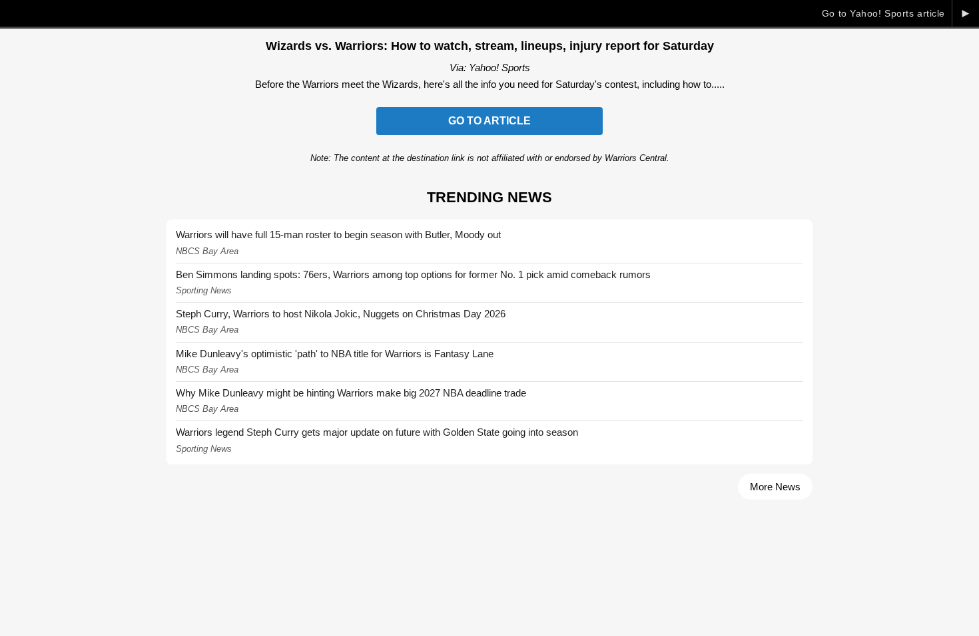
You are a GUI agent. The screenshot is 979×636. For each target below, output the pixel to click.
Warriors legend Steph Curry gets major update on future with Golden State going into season (377, 432)
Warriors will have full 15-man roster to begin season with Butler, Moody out (338, 234)
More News (775, 486)
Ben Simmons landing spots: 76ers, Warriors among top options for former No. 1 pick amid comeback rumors (413, 274)
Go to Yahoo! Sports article (883, 13)
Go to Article (489, 120)
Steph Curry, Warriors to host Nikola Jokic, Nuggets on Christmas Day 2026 (340, 313)
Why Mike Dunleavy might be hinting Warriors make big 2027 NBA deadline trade (351, 392)
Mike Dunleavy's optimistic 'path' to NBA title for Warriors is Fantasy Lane (334, 353)
